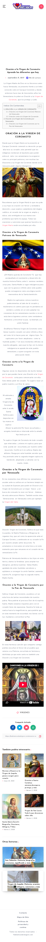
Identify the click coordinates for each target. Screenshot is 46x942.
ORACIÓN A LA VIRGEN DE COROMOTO (20, 109)
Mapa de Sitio (23, 917)
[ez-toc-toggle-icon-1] (38, 106)
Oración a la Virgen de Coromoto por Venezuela (19, 120)
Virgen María (7, 225)
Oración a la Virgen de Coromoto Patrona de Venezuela (24, 113)
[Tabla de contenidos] (39, 106)
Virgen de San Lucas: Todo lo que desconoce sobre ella (34, 813)
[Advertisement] (23, 43)
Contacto (23, 913)
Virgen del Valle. (11, 502)
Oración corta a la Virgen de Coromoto (24, 116)
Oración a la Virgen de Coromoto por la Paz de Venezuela (24, 125)
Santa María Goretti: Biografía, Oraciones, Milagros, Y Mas (11, 824)
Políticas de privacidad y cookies (23, 924)
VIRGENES (25, 713)
